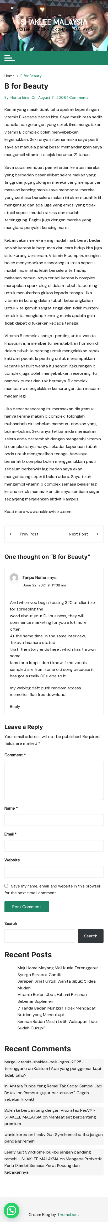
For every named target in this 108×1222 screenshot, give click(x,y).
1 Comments (78, 97)
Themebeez (68, 1214)
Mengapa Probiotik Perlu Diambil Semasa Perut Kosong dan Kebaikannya (53, 1165)
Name (11, 808)
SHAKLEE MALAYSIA (54, 22)
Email (10, 834)
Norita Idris (19, 97)
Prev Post (29, 534)
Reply (15, 706)
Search (10, 923)
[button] (11, 1210)
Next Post (78, 534)
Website (12, 860)
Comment (15, 755)
